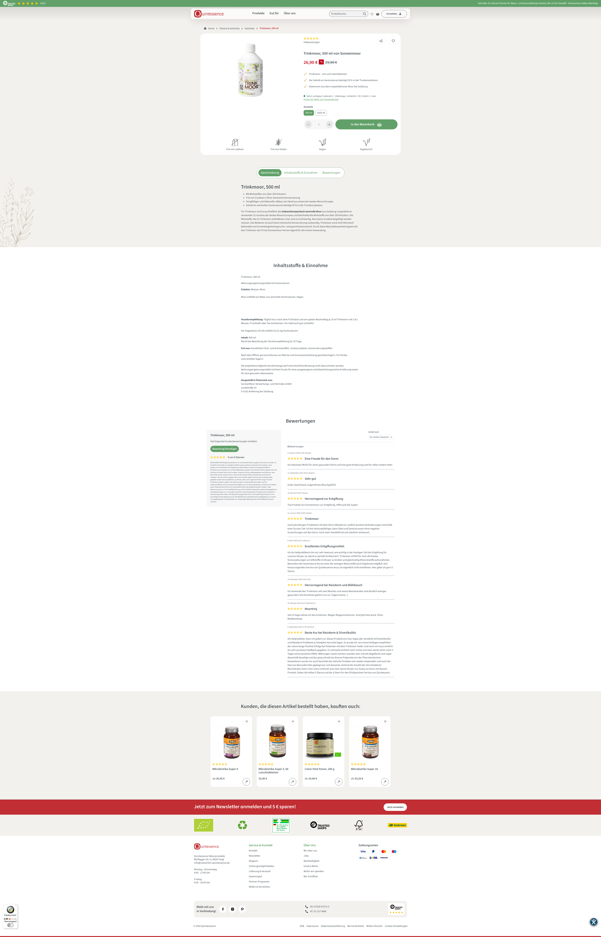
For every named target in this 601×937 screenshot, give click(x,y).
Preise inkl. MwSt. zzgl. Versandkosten (321, 99)
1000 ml (321, 113)
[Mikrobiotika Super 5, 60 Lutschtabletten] (277, 739)
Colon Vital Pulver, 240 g (319, 769)
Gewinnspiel (255, 876)
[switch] (10, 925)
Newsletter (254, 856)
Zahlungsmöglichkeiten (261, 866)
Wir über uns (310, 850)
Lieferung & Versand (259, 871)
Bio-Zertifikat (311, 876)
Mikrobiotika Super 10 (364, 769)
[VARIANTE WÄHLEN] (246, 782)
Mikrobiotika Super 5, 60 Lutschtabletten (273, 770)
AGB (302, 926)
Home (211, 28)
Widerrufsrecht (374, 926)
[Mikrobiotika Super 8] (231, 739)
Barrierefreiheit (355, 926)
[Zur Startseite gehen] (209, 14)
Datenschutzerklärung (333, 926)
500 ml (308, 113)
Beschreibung (270, 173)
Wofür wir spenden (314, 871)
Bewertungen (331, 173)
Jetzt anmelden (395, 807)
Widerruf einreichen (259, 886)
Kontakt (253, 850)
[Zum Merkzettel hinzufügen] (393, 41)
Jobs (306, 856)
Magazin (253, 861)
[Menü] (16, 906)
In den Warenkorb (362, 124)
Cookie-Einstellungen (396, 926)
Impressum (312, 926)
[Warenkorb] (377, 14)
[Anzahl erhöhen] (329, 124)
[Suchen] (364, 14)
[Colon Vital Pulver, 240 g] (323, 739)
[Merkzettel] (371, 14)
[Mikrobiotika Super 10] (369, 739)
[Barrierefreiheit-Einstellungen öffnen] (593, 921)
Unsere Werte (311, 866)
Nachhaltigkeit (311, 861)
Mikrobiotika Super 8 (225, 769)
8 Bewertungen (312, 42)
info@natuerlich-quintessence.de (212, 863)
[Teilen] (381, 40)
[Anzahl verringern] (308, 124)
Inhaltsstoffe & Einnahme (300, 173)
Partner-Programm (259, 881)
